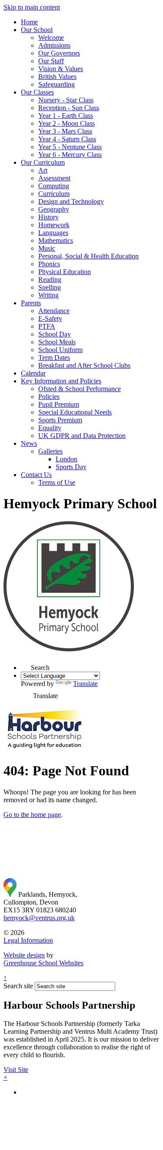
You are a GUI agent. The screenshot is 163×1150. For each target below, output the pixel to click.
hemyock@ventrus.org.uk (39, 917)
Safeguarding (56, 84)
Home (29, 22)
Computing (53, 185)
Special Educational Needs (75, 412)
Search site (18, 986)
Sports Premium (60, 420)
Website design (24, 955)
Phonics (49, 264)
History (48, 217)
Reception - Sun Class (68, 107)
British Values (57, 76)
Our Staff (51, 61)
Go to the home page (32, 814)
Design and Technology (71, 201)
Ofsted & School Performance (79, 388)
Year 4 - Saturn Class (67, 139)
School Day (54, 334)
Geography (53, 209)
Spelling (49, 287)
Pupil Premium (58, 404)
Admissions (54, 45)
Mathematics (55, 240)
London (66, 459)
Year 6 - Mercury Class (70, 154)
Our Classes (37, 92)
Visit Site (15, 1069)
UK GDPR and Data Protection (82, 435)
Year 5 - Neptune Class (70, 146)
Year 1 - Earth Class (65, 115)
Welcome (51, 37)
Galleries (50, 451)
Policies (49, 396)
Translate (85, 683)
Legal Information (28, 940)
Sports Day (71, 466)
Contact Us (36, 474)
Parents (31, 303)
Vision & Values (60, 68)
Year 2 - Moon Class (66, 123)
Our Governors (59, 53)
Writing (48, 295)
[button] (26, 693)
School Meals (57, 342)
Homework (54, 225)
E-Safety (50, 318)
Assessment (54, 178)
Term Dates (54, 357)
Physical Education (64, 271)
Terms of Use (56, 482)
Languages (53, 232)
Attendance (54, 310)
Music (46, 248)
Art (42, 170)
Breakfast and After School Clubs (84, 365)
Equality (49, 427)
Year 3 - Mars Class (65, 131)
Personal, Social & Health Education (88, 256)
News (29, 443)
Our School (37, 29)
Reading (49, 279)
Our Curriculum (43, 162)
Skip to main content (31, 7)
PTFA (46, 326)
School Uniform (60, 349)
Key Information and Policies (61, 381)
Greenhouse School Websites (43, 963)
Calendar (33, 373)
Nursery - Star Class (65, 100)
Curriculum (54, 193)
